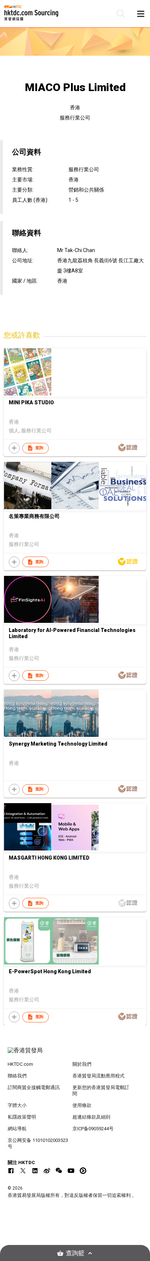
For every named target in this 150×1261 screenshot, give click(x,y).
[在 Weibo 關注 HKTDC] (47, 1170)
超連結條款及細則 (91, 1117)
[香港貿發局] (75, 1054)
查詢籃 (75, 1253)
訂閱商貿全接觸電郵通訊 (34, 1087)
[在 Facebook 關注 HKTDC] (11, 1170)
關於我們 (81, 1064)
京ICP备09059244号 (93, 1128)
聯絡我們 (17, 1076)
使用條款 (81, 1105)
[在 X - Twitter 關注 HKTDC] (23, 1170)
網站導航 (17, 1128)
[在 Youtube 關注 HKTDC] (71, 1170)
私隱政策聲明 (22, 1117)
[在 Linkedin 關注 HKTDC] (35, 1170)
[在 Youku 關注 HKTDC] (83, 1170)
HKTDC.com (20, 1064)
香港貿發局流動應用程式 (98, 1076)
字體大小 (17, 1105)
